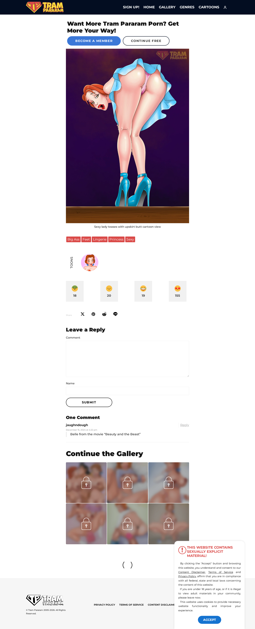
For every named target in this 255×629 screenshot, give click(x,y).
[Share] (115, 314)
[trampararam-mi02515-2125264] (168, 502)
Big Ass (73, 239)
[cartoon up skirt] (127, 136)
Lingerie (99, 239)
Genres (187, 7)
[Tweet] (82, 314)
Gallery (167, 7)
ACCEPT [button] (209, 620)
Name (70, 383)
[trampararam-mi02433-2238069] (86, 543)
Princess (116, 239)
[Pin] (93, 314)
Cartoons (209, 7)
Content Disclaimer (162, 604)
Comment (73, 337)
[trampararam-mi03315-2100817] (86, 502)
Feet (86, 239)
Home (149, 7)
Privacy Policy (104, 604)
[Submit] (104, 314)
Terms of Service (131, 604)
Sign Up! (131, 7)
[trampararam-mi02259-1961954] (127, 543)
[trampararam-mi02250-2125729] (168, 543)
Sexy (130, 239)
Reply (184, 425)
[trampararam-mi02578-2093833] (127, 502)
